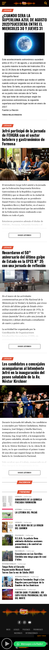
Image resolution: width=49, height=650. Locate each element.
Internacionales (32, 633)
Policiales (26, 629)
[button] (30, 644)
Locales (16, 629)
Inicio (8, 629)
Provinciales (38, 629)
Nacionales (18, 633)
